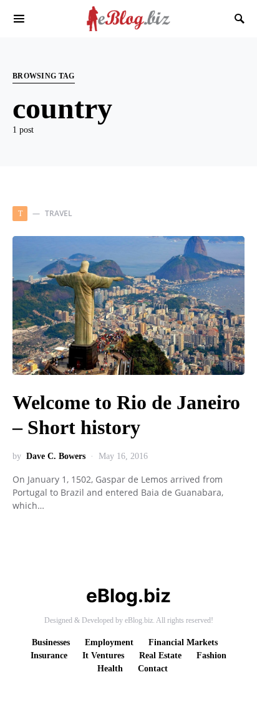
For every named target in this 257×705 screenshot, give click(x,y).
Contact (153, 668)
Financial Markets (183, 642)
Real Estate (160, 655)
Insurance (49, 655)
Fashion (211, 655)
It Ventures (103, 655)
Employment (109, 642)
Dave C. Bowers (55, 456)
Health (110, 668)
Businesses (51, 642)
